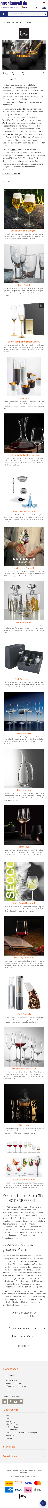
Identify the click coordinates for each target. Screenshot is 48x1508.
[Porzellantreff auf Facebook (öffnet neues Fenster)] (10, 1401)
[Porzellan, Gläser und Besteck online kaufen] (14, 4)
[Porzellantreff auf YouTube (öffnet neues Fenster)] (15, 1401)
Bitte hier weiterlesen (11, 173)
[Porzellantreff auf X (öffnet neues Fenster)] (5, 1401)
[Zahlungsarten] (24, 1490)
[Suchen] (45, 14)
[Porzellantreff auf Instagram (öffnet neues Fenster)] (20, 1401)
